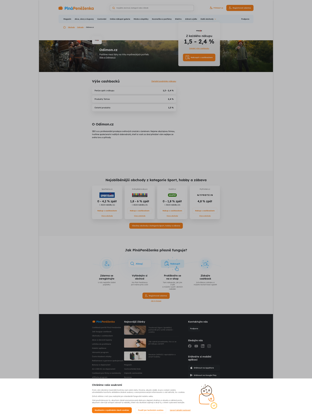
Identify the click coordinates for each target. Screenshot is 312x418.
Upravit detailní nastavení (180, 410)
